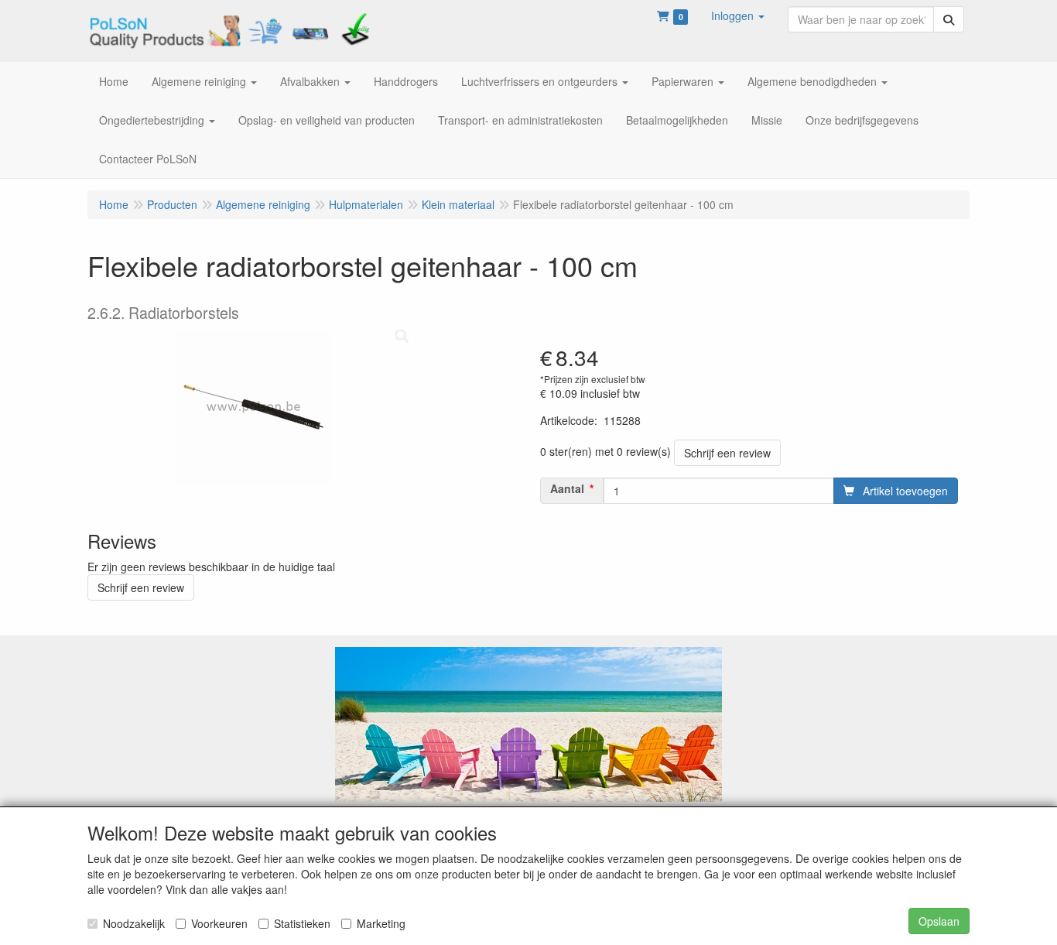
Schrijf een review (727, 453)
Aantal (567, 488)
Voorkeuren (219, 923)
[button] (738, 15)
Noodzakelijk (134, 923)
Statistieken (302, 923)
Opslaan (939, 921)
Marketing (381, 923)
